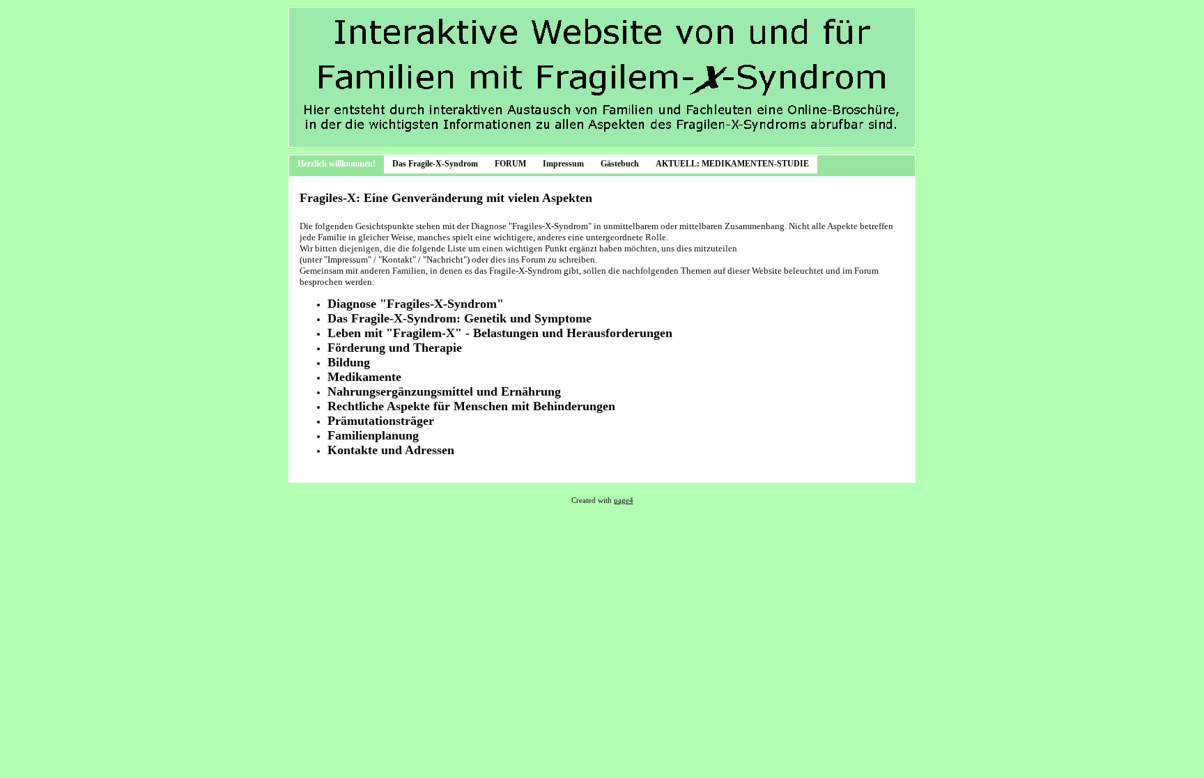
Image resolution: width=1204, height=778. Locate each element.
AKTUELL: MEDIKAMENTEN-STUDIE (732, 164)
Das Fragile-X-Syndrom (435, 164)
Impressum (563, 164)
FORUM (510, 164)
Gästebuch (620, 164)
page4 (623, 500)
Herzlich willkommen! (337, 164)
